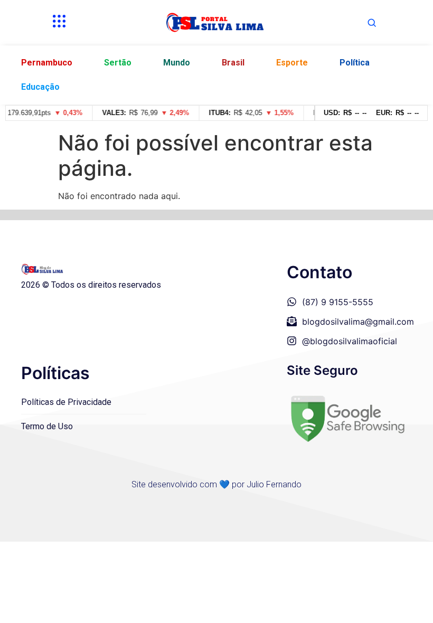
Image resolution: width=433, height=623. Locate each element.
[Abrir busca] (371, 22)
